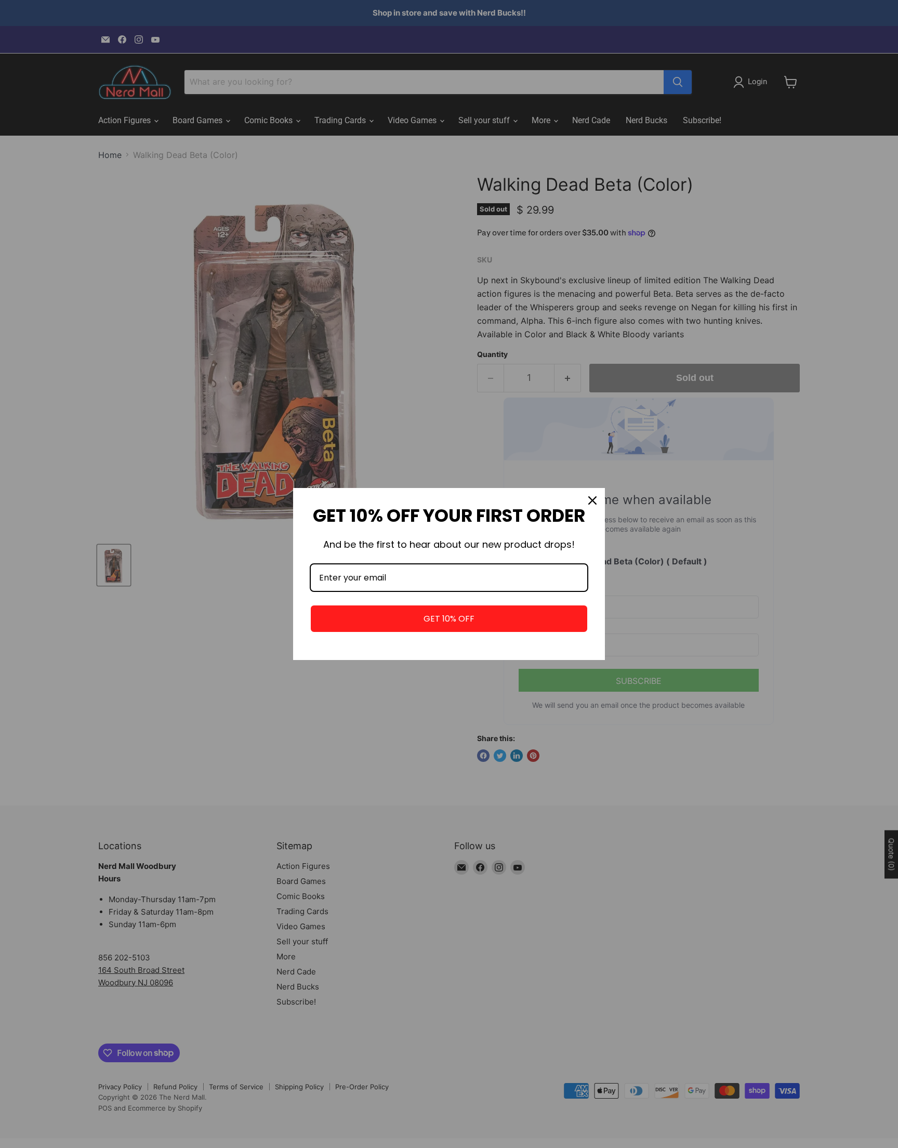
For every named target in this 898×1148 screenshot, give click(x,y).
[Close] (592, 500)
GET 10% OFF (449, 619)
